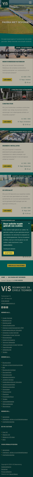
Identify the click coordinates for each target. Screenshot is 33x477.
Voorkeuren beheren (9, 249)
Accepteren (9, 253)
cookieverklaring (7, 245)
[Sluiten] (29, 224)
